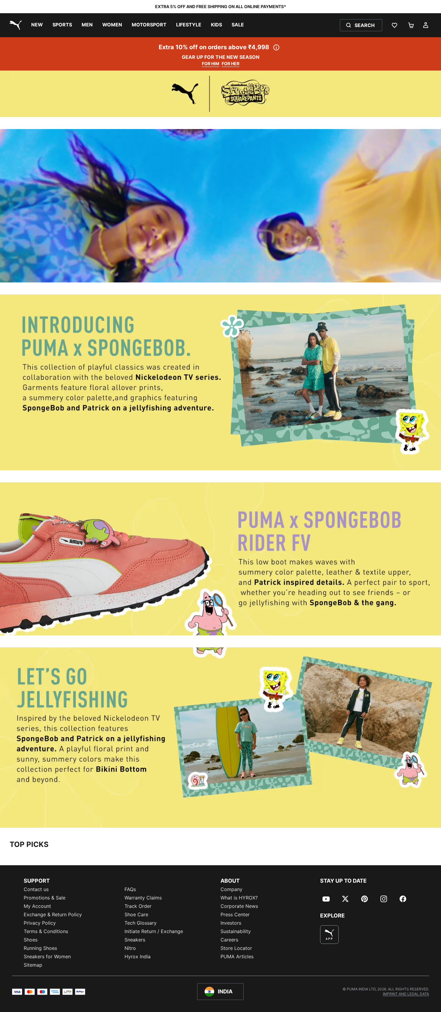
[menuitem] (37, 25)
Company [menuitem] (231, 889)
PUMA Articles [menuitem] (237, 956)
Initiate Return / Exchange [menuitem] (153, 931)
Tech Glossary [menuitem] (140, 923)
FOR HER (230, 63)
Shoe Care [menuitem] (136, 914)
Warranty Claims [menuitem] (143, 898)
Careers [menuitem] (229, 940)
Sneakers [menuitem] (134, 940)
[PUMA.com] (14, 25)
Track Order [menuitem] (138, 906)
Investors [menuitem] (230, 923)
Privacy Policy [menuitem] (40, 923)
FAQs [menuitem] (130, 889)
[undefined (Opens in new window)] (329, 934)
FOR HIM (210, 63)
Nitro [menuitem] (130, 948)
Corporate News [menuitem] (239, 906)
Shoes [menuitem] (31, 940)
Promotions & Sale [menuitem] (44, 898)
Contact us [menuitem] (36, 889)
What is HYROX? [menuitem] (239, 898)
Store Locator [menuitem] (236, 948)
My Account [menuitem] (37, 906)
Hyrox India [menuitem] (137, 956)
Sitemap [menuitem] (33, 965)
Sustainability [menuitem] (235, 931)
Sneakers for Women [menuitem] (47, 956)
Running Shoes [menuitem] (40, 948)
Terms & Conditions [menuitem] (46, 931)
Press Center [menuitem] (235, 914)
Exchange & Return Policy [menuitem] (53, 914)
